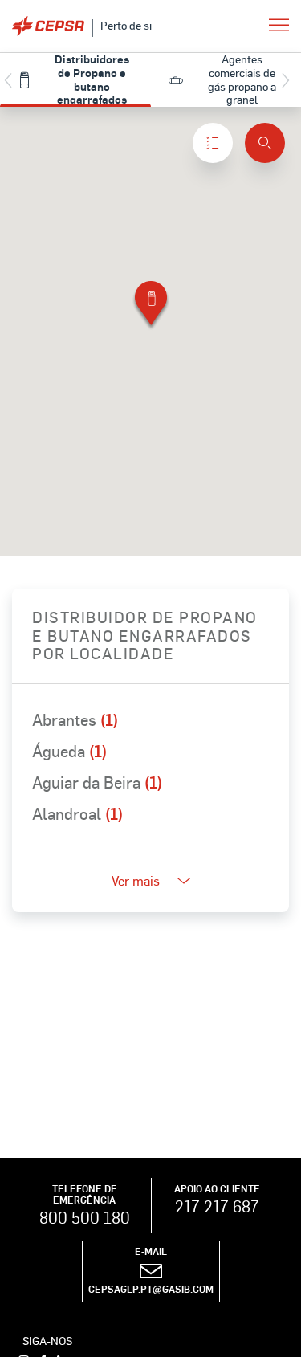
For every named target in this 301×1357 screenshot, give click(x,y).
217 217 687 (217, 1206)
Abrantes (75, 719)
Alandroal (77, 813)
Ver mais (136, 880)
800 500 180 (84, 1217)
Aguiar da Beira (97, 782)
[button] (151, 306)
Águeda (69, 750)
